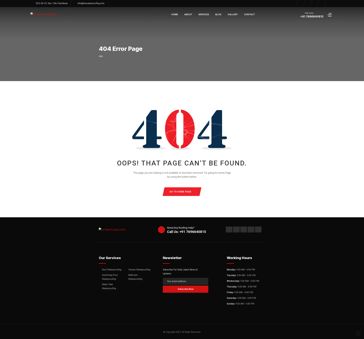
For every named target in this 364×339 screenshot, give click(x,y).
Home (174, 14)
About (188, 14)
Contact (249, 14)
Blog (218, 14)
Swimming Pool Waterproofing (110, 277)
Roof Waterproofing (111, 269)
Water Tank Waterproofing (109, 286)
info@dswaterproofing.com (90, 3)
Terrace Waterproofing (139, 269)
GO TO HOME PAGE (180, 191)
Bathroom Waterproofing (135, 277)
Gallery (233, 14)
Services (203, 14)
